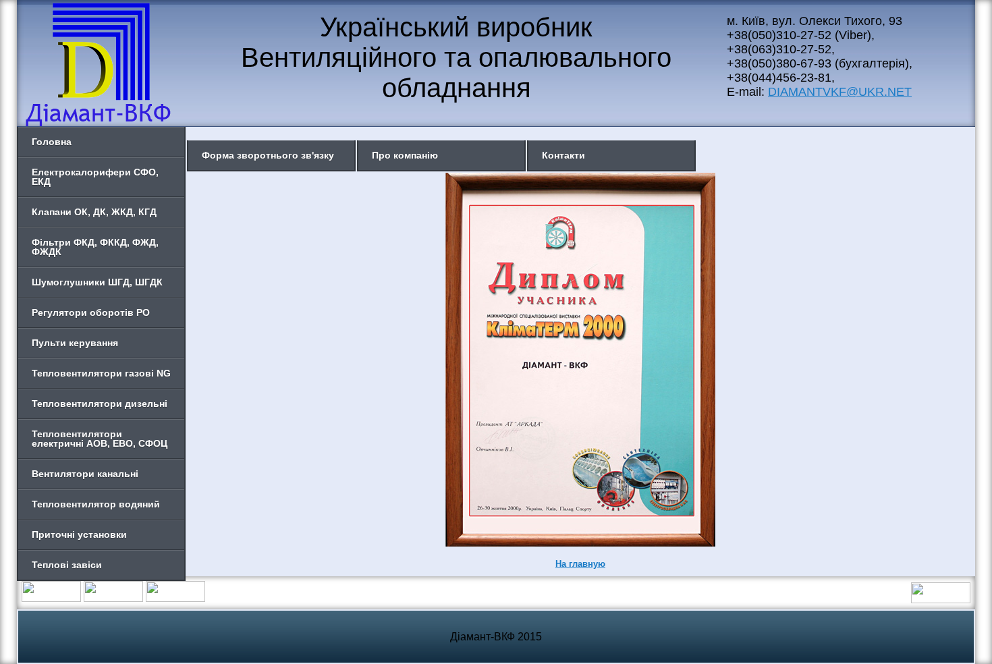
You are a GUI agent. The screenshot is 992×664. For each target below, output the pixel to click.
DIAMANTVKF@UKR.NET (840, 92)
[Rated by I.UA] (940, 599)
